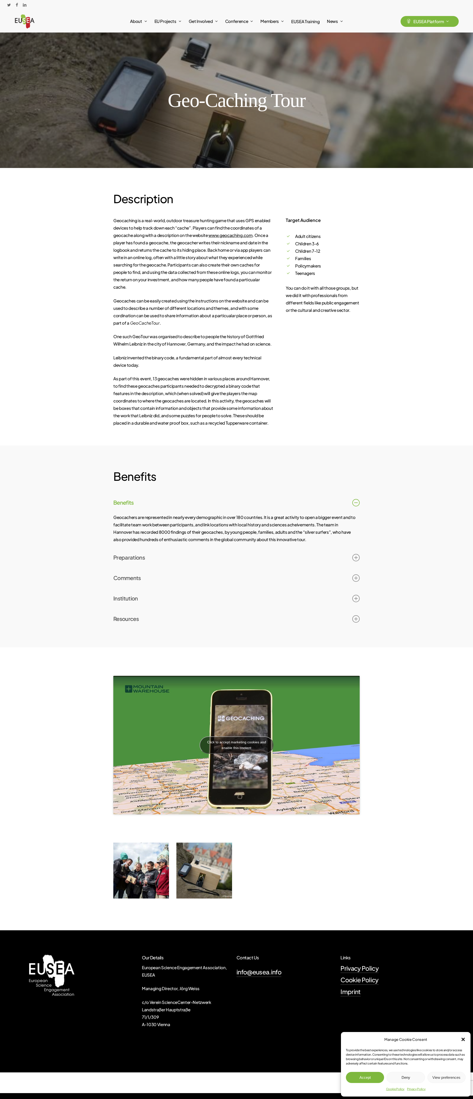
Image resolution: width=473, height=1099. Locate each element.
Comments (127, 577)
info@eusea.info (258, 972)
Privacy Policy (416, 1089)
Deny (406, 1077)
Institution (125, 598)
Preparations (129, 557)
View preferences (446, 1077)
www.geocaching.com (230, 235)
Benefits (123, 502)
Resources (126, 618)
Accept (365, 1077)
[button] (463, 1039)
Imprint (350, 992)
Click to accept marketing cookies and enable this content (236, 745)
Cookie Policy (395, 1089)
